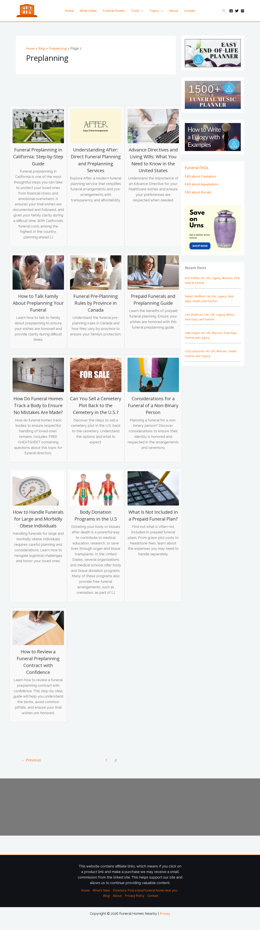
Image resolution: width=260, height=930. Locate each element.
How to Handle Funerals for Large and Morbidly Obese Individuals (38, 519)
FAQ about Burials (198, 192)
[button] (224, 10)
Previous (31, 760)
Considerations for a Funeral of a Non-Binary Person (153, 405)
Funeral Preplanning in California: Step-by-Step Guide (38, 156)
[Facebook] (231, 11)
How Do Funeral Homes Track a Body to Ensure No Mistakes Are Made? (38, 405)
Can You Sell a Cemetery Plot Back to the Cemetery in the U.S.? (95, 405)
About (173, 11)
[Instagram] (242, 11)
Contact (189, 11)
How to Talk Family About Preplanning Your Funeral (38, 303)
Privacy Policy (134, 896)
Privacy (165, 914)
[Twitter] (236, 11)
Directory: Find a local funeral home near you (145, 890)
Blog (106, 896)
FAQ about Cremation (200, 176)
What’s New (88, 11)
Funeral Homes (114, 11)
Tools (135, 11)
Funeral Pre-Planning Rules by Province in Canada (95, 303)
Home (69, 11)
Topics (154, 11)
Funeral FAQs (196, 167)
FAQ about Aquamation (201, 184)
